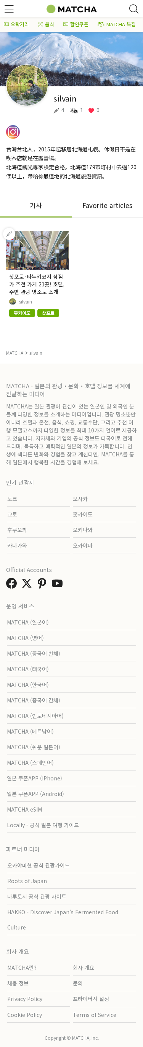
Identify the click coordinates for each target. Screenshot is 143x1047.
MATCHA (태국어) (28, 669)
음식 (49, 24)
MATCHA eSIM (24, 809)
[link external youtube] (59, 585)
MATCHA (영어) (25, 638)
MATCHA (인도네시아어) (35, 716)
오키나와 (83, 530)
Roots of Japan (27, 881)
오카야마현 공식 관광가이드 (38, 865)
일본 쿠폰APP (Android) (35, 794)
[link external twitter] (28, 585)
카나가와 (17, 545)
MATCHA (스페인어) (30, 762)
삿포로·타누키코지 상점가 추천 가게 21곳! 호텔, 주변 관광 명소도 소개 (36, 284)
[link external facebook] (13, 585)
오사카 (80, 498)
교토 (12, 514)
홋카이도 (83, 514)
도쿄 (12, 498)
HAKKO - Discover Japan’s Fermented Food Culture (62, 919)
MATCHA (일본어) (28, 622)
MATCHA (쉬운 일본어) (33, 747)
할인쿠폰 (79, 24)
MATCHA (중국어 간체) (33, 700)
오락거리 (20, 24)
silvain (25, 301)
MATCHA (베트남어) (30, 731)
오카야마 (83, 545)
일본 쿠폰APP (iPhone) (34, 778)
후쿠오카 (17, 530)
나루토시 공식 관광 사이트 (36, 896)
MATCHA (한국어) (28, 684)
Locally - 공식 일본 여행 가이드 (43, 825)
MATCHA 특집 (121, 24)
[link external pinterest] (43, 585)
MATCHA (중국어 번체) (33, 653)
